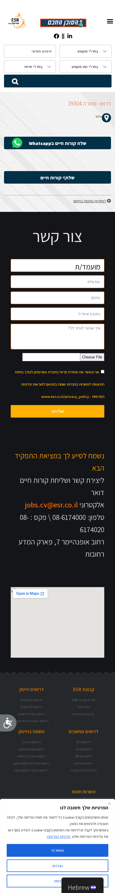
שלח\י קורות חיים (57, 178)
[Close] (109, 803)
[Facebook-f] (56, 36)
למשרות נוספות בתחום (89, 200)
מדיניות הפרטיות (58, 836)
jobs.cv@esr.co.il (51, 505)
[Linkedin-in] (69, 36)
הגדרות (57, 865)
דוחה (57, 881)
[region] (57, 846)
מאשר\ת (57, 850)
